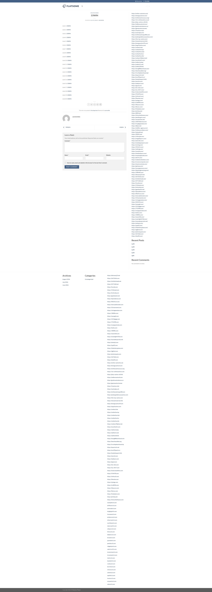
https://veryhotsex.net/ (138, 119)
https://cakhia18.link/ (138, 66)
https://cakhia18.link (113, 435)
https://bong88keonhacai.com (115, 438)
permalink (107, 110)
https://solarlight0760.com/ (139, 219)
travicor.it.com (111, 578)
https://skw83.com (112, 360)
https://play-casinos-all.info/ (140, 22)
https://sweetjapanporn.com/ (140, 143)
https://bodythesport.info (114, 453)
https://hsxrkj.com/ (137, 183)
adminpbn (101, 20)
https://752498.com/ (138, 208)
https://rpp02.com (112, 345)
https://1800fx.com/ (137, 215)
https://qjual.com (112, 462)
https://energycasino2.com (114, 365)
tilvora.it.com (111, 531)
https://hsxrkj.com (112, 287)
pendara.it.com (111, 543)
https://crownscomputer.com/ (140, 162)
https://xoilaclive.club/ (138, 51)
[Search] (82, 6)
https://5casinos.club (113, 386)
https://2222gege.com (113, 319)
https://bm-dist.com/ (138, 87)
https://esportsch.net (113, 447)
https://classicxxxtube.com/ (139, 164)
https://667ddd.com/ (138, 234)
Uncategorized (94, 12)
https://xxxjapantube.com (114, 325)
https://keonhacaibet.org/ (139, 71)
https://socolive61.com (113, 427)
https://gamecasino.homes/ (139, 28)
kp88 (133, 244)
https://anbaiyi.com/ (137, 223)
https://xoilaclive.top (113, 412)
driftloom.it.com (111, 505)
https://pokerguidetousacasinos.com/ (142, 37)
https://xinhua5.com (113, 476)
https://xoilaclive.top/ (138, 49)
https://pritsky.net (112, 497)
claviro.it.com (111, 558)
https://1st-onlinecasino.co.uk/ (140, 20)
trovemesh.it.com (112, 555)
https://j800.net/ (136, 113)
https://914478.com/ (138, 94)
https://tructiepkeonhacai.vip (115, 444)
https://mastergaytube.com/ (140, 155)
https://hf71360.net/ (137, 181)
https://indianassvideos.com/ (140, 130)
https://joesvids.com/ (138, 140)
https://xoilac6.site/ (137, 47)
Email (87, 155)
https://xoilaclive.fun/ (138, 54)
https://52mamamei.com (114, 307)
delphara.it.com (111, 534)
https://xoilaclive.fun (113, 418)
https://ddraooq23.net (113, 275)
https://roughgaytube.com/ (139, 123)
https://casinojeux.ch (113, 389)
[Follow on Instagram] (145, 1)
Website (108, 155)
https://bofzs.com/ (137, 212)
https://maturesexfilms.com (115, 470)
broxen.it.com (111, 537)
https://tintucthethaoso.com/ (140, 115)
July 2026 (65, 282)
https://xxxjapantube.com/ (139, 210)
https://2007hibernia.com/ (139, 121)
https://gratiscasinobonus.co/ (140, 26)
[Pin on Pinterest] (97, 104)
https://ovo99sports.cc (113, 450)
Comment (67, 141)
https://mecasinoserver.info (115, 400)
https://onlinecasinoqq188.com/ (141, 34)
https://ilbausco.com (113, 488)
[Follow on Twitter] (147, 1)
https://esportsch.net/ (138, 75)
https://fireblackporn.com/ (139, 153)
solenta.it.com (111, 572)
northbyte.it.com (112, 523)
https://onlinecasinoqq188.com (116, 392)
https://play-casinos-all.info (115, 374)
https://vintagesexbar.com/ (139, 200)
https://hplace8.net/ (137, 132)
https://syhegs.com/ (137, 100)
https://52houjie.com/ (138, 136)
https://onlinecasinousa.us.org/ (140, 18)
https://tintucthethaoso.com (115, 499)
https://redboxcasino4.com (115, 377)
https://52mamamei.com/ (139, 198)
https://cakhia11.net (113, 432)
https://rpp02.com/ (137, 225)
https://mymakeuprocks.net (115, 339)
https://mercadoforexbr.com (115, 304)
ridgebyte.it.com (111, 546)
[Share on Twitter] (91, 104)
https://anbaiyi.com (112, 342)
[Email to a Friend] (94, 104)
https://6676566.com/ (138, 176)
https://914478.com (113, 473)
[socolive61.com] (71, 6)
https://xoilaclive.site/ (138, 56)
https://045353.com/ (138, 202)
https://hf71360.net (113, 284)
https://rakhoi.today (113, 430)
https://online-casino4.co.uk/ (140, 13)
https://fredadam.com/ (138, 109)
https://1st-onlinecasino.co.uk (115, 371)
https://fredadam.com (113, 494)
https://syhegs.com (112, 482)
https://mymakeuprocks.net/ (140, 221)
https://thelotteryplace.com (115, 348)
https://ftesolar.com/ (137, 98)
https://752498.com (113, 322)
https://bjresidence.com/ (139, 191)
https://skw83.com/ (137, 236)
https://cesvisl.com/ (137, 81)
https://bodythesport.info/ (139, 79)
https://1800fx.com (112, 313)
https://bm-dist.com (113, 465)
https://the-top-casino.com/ (140, 39)
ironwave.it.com (111, 514)
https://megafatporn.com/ (139, 138)
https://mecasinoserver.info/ (140, 41)
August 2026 (66, 279)
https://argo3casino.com (114, 406)
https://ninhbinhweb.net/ (139, 179)
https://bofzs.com (112, 328)
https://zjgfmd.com (112, 351)
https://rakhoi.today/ (137, 62)
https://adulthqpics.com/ (139, 117)
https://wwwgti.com (113, 316)
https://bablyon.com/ (138, 83)
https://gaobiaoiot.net (113, 296)
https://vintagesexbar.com (114, 310)
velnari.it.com (111, 584)
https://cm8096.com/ (138, 102)
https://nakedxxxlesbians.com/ (140, 159)
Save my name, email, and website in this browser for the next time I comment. (87, 163)
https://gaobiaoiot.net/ (138, 189)
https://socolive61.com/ (138, 60)
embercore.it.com (112, 517)
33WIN (68, 26)
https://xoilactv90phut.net (114, 424)
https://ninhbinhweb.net (114, 281)
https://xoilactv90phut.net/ (139, 58)
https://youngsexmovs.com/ (140, 168)
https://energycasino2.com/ (139, 15)
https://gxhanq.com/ (137, 166)
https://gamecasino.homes (114, 383)
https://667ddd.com (113, 357)
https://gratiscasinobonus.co (115, 380)
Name (66, 155)
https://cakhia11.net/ (138, 64)
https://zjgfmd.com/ (137, 229)
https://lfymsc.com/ (137, 107)
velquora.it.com (111, 529)
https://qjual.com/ (137, 85)
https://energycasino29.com (115, 403)
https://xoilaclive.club (113, 415)
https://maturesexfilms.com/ (140, 92)
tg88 (133, 255)
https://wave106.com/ (138, 217)
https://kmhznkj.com (113, 293)
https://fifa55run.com (113, 301)
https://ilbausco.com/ (138, 104)
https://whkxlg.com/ (137, 149)
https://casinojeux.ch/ (138, 32)
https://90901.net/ (137, 134)
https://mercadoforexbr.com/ (140, 196)
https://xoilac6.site (112, 409)
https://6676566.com (113, 278)
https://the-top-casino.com (115, 398)
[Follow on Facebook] (143, 1)
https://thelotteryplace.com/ (140, 227)
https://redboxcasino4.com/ (139, 24)
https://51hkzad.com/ (138, 185)
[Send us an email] (148, 1)
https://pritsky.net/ (137, 111)
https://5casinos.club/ (138, 30)
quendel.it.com (111, 540)
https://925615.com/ (138, 147)
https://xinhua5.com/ (138, 96)
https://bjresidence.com (114, 298)
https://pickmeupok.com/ (139, 232)
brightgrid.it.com (112, 511)
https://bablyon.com (113, 459)
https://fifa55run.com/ (138, 193)
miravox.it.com (111, 569)
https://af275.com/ (137, 157)
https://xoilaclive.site (113, 421)
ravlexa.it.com (111, 564)
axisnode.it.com (111, 508)
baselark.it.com (111, 561)
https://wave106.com (113, 333)
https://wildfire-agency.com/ (140, 128)
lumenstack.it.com (112, 552)
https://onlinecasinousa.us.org (115, 368)
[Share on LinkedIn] (100, 104)
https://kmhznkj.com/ (138, 187)
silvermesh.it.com (112, 520)
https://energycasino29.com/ (140, 43)
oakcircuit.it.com (112, 549)
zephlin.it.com (111, 575)
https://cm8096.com (113, 485)
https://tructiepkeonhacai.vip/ (140, 73)
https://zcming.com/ (137, 145)
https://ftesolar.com (113, 479)
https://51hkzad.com (113, 290)
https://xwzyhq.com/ (137, 151)
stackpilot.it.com (112, 502)
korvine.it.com (111, 566)
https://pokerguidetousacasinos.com (117, 395)
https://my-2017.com (113, 467)
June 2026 (65, 285)
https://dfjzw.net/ (137, 126)
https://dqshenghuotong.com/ (140, 170)
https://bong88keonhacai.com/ (140, 68)
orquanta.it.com (111, 581)
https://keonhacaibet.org (114, 441)
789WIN (67, 127)
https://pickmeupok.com (114, 354)
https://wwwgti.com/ (138, 204)
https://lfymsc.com (112, 491)
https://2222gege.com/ (138, 206)
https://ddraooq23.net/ (138, 174)
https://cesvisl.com (112, 456)
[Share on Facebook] (88, 104)
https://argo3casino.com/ (139, 45)
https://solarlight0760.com (114, 336)
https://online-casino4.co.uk (115, 363)
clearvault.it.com (112, 526)
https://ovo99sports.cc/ (138, 77)
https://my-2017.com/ (138, 90)
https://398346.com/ (138, 172)
